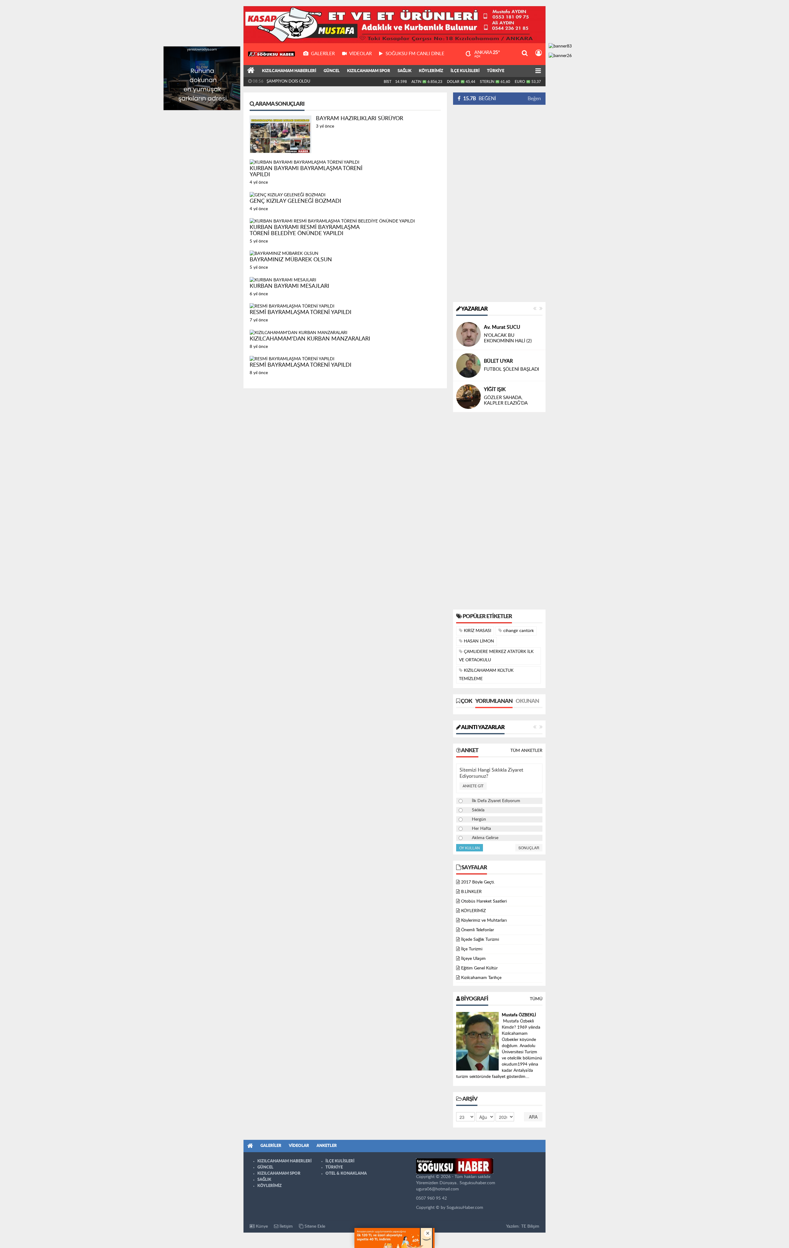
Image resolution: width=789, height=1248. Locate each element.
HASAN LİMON (478, 641)
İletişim (285, 1226)
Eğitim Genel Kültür (479, 968)
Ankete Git (473, 786)
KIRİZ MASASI (477, 631)
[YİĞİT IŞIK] (468, 396)
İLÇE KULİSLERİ (465, 71)
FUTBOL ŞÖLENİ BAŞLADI (511, 369)
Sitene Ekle (314, 1226)
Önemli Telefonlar (477, 930)
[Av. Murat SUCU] (468, 334)
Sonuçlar (528, 847)
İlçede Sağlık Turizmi (480, 939)
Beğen (534, 98)
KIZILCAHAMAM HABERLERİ (289, 71)
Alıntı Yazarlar (482, 727)
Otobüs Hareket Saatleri (484, 901)
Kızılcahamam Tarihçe (481, 978)
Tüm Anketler (526, 750)
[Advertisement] (499, 203)
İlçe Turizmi (471, 949)
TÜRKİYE (495, 71)
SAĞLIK (404, 71)
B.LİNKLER (471, 892)
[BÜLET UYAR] (468, 365)
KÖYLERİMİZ (431, 71)
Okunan (527, 701)
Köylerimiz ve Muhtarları (484, 920)
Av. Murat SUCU (502, 327)
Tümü (536, 999)
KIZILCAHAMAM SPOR (368, 71)
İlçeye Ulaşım (473, 958)
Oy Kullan (469, 847)
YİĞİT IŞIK (495, 389)
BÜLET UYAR (498, 361)
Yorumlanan (494, 701)
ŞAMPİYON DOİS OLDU (288, 82)
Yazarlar (474, 309)
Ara (533, 1117)
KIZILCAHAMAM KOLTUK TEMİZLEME (486, 674)
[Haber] (250, 71)
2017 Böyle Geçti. (478, 882)
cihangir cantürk (518, 631)
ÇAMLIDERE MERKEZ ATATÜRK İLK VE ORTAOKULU (496, 656)
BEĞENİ (479, 98)
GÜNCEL (332, 71)
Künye (261, 1226)
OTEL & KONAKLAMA (346, 1174)
